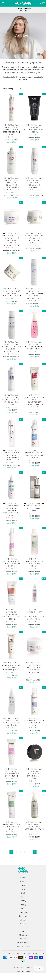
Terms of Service (23, 947)
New (23, 889)
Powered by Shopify (23, 971)
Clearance (23, 912)
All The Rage (23, 916)
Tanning (23, 904)
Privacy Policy (22, 943)
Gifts (23, 885)
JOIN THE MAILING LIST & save (22, 953)
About (23, 920)
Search (23, 931)
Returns (23, 939)
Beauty (23, 901)
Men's (23, 908)
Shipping (23, 935)
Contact (23, 924)
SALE (23, 893)
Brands (23, 881)
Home (23, 878)
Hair (23, 897)
